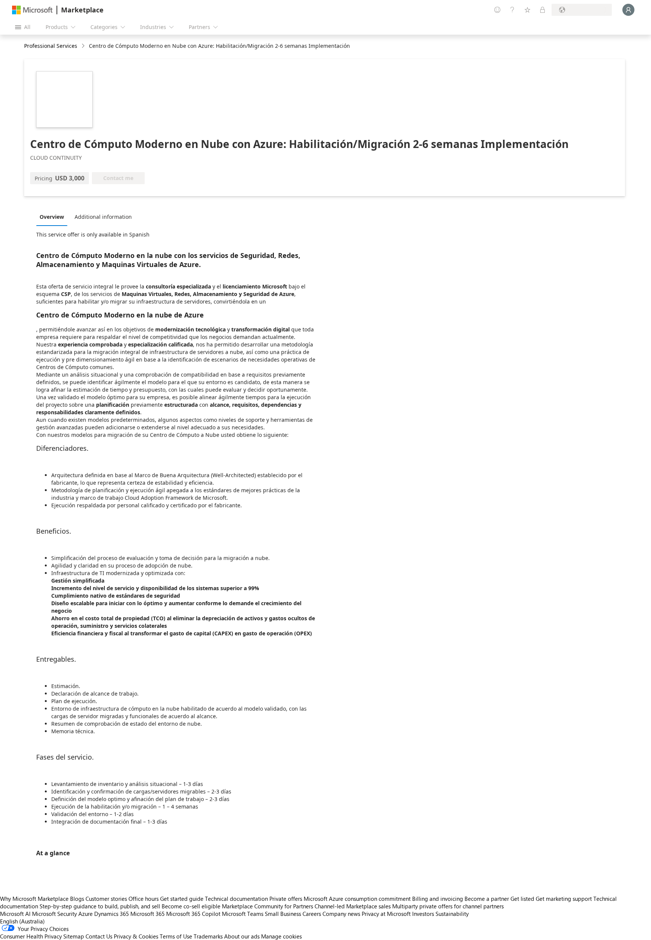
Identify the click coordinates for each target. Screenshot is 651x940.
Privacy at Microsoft (386, 913)
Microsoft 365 (147, 913)
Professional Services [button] (50, 45)
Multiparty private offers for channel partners (448, 906)
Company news (341, 913)
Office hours (143, 898)
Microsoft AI (15, 913)
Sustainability (452, 913)
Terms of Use (176, 936)
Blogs (77, 898)
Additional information (103, 216)
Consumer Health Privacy (31, 936)
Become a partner (487, 898)
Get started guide (181, 898)
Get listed (522, 898)
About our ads (242, 936)
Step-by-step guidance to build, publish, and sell (100, 906)
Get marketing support (564, 898)
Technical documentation (236, 898)
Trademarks (208, 936)
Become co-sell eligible (191, 906)
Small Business (283, 913)
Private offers (285, 898)
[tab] (53, 216)
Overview (52, 216)
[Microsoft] (32, 10)
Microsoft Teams (242, 913)
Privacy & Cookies (136, 936)
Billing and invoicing (437, 898)
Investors (423, 913)
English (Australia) (22, 921)
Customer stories (106, 898)
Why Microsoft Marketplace (34, 898)
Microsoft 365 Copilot (193, 913)
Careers (312, 913)
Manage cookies (281, 936)
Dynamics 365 (111, 913)
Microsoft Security (54, 913)
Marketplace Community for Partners (267, 906)
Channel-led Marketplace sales (353, 906)
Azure (85, 913)
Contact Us (99, 936)
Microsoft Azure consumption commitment (358, 898)
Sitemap (73, 936)
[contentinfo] (84, 46)
